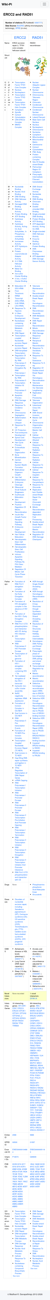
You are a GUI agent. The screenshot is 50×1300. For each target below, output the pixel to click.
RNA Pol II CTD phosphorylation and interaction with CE (21, 876)
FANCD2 (37, 1043)
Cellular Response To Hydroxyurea (37, 465)
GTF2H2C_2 (17, 1015)
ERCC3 (21, 1008)
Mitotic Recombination (38, 329)
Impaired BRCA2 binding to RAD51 (38, 745)
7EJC (42, 1169)
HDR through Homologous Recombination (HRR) (38, 595)
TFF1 (32, 1110)
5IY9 (18, 1166)
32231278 (37, 988)
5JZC (37, 1166)
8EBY (14, 1194)
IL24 (41, 1055)
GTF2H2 (23, 1013)
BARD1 (33, 1010)
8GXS (14, 1196)
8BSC (32, 1174)
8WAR (20, 1204)
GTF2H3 (15, 1018)
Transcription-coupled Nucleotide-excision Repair (21, 339)
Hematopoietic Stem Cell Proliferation (20, 549)
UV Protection (20, 430)
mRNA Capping (21, 780)
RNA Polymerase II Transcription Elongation (20, 851)
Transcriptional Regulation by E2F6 (38, 668)
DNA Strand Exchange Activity (37, 189)
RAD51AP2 (34, 1085)
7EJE (32, 1171)
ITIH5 (37, 1058)
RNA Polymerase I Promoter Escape (20, 796)
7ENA (14, 1176)
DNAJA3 (39, 1035)
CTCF (32, 1033)
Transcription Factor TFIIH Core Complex (20, 85)
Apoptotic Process (18, 396)
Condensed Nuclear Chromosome (37, 112)
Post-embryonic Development (21, 433)
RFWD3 (38, 1095)
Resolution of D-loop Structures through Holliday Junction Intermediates (37, 631)
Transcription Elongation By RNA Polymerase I (20, 369)
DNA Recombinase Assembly (37, 311)
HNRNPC (34, 1053)
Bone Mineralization (20, 456)
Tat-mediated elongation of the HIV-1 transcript (20, 680)
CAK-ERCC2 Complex (20, 120)
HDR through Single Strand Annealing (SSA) (37, 585)
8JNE (32, 1176)
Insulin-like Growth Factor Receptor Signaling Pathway (20, 519)
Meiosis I (36, 338)
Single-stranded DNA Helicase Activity (38, 234)
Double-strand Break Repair (38, 1237)
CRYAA (33, 1028)
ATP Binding (20, 216)
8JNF (37, 1176)
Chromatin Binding (36, 202)
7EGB (14, 1174)
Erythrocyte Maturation (19, 495)
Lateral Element (38, 117)
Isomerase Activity (19, 242)
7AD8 (25, 1171)
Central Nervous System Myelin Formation (21, 464)
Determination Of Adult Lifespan (20, 420)
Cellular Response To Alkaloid (37, 437)
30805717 (19, 958)
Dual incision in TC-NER (21, 754)
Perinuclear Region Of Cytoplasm (37, 169)
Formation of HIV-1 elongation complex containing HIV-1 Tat (21, 667)
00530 (14, 1142)
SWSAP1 (34, 1107)
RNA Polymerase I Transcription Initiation (20, 786)
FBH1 (38, 1045)
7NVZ (25, 1181)
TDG (40, 1107)
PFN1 (32, 1075)
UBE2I (32, 1115)
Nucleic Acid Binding (20, 192)
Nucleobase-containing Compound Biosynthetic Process (20, 1268)
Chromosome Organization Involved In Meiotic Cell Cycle (37, 427)
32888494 (36, 983)
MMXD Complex (18, 125)
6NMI (14, 1169)
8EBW (15, 1191)
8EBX (20, 1191)
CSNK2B (33, 1030)
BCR (32, 1013)
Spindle (18, 112)
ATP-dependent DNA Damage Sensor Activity (38, 258)
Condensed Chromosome (37, 106)
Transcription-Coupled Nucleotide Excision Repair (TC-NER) (21, 745)
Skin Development (20, 500)
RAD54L (41, 1090)
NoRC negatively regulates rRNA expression (21, 697)
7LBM (25, 1176)
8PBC (42, 1176)
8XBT (37, 1181)
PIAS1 (37, 1075)
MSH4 (40, 1065)
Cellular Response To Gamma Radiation (37, 456)
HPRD (17, 28)
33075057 (19, 976)
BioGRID (20, 25)
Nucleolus (36, 132)
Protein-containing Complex (36, 157)
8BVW (20, 1184)
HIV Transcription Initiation (20, 638)
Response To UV (20, 426)
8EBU (14, 1189)
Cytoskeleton (20, 117)
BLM (36, 1013)
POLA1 (38, 1077)
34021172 (41, 966)
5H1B (42, 1164)
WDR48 (33, 1125)
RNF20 (33, 1097)
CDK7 (14, 1008)
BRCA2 (33, 1015)
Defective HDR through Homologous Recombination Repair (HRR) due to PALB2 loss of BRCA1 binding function (38, 707)
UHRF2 (39, 1117)
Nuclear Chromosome (37, 91)
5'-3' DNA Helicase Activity (18, 263)
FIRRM (39, 1048)
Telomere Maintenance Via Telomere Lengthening (37, 386)
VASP (32, 1122)
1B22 (32, 1164)
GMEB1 (33, 1050)
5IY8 (14, 1166)
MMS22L (33, 1065)
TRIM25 (15, 1025)
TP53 (21, 1023)
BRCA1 (42, 1013)
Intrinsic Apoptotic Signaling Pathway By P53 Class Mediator (20, 560)
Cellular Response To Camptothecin (38, 479)
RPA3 (37, 1100)
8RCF (32, 1181)
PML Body (36, 152)
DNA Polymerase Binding (37, 251)
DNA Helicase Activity (20, 200)
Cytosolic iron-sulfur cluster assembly (20, 688)
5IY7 (23, 1164)
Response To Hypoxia (20, 309)
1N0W (37, 1164)
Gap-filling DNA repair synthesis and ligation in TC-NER (21, 762)
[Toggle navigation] (44, 4)
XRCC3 (33, 1130)
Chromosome (37, 129)
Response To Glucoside (37, 485)
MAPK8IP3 (34, 1060)
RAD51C (33, 1087)
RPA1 (38, 1097)
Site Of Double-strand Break (38, 163)
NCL (36, 1068)
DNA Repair (19, 333)
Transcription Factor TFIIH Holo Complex (20, 105)
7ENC (20, 1176)
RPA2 (32, 1100)
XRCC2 (38, 1127)
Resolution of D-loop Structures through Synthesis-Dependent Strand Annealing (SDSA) (37, 611)
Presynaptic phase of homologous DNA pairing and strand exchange (37, 657)
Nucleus (18, 89)
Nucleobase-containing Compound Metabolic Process (20, 325)
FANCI (32, 1045)
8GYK (37, 1174)
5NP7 (42, 1166)
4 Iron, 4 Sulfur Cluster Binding (21, 279)
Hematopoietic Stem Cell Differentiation (20, 542)
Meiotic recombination (38, 674)
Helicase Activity (18, 210)
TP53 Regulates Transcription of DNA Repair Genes (21, 773)
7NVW (20, 1179)
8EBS (20, 1186)
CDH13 (39, 1023)
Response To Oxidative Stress (20, 407)
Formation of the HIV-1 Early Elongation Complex (21, 617)
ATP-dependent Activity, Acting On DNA (38, 226)
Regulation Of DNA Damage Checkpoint (37, 537)
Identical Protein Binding (38, 245)
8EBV (20, 1189)
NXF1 (32, 1070)
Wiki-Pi (7, 4)
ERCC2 (20, 37)
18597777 (38, 22)
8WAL (14, 1199)
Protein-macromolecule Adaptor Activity (21, 255)
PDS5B (41, 1073)
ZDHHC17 (41, 1130)
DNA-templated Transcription (21, 351)
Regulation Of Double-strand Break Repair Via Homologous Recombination (38, 374)
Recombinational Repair (38, 1242)
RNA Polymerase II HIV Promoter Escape (20, 647)
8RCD (42, 1179)
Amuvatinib (37, 894)
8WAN (20, 1199)
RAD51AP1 (34, 1082)
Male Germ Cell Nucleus (38, 120)
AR (19, 1005)
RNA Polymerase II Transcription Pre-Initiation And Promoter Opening (20, 818)
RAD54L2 (34, 1092)
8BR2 (42, 1171)
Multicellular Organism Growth (19, 472)
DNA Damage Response (20, 401)
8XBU (42, 1181)
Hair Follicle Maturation (19, 535)
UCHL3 (39, 1115)
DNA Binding (20, 196)
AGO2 (32, 1008)
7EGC (20, 1174)
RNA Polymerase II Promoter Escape (20, 806)
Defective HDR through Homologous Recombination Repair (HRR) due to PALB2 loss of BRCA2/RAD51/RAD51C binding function (38, 729)
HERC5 (23, 1018)
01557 (32, 1142)
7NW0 (14, 1184)
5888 (32, 1134)
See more (16, 1276)
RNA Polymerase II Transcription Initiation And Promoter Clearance (20, 863)
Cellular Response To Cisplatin (37, 472)
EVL (31, 1043)
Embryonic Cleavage (19, 483)
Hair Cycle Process (19, 443)
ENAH (32, 1038)
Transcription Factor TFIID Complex (20, 97)
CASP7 (33, 1018)
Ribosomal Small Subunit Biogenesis (20, 489)
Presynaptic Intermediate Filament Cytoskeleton (37, 178)
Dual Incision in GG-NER (21, 714)
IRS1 (32, 1058)
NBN (32, 1068)
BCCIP (39, 1010)
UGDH (32, 1117)
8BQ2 (37, 1171)
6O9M (24, 1169)
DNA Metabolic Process (38, 316)
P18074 (15, 1156)
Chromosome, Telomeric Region (38, 97)
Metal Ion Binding (18, 269)
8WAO (15, 1201)
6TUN (20, 1171)
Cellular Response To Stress (20, 1258)
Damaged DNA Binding (21, 205)
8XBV (32, 1184)
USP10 (39, 1120)
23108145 (19, 968)
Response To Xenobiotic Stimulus (37, 350)
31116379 (36, 956)
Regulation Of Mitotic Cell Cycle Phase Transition (20, 573)
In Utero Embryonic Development (20, 315)
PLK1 (32, 1077)
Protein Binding (21, 214)
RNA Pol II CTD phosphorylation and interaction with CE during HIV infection (21, 628)
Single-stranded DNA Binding (38, 215)
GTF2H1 (15, 1013)
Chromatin (36, 102)
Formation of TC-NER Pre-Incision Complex (20, 734)
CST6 (40, 1030)
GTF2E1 (22, 1010)
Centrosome (37, 144)
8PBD (32, 1179)
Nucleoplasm (20, 92)
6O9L (19, 1169)
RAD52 (15, 1023)
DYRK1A (33, 998)
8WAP (20, 1201)
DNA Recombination (38, 324)
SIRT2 (37, 1102)
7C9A (37, 1169)
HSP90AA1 (34, 1055)
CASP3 (39, 1015)
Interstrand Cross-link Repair (36, 407)
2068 (14, 1134)
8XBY (37, 1186)
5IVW (14, 1164)
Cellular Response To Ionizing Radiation (37, 446)
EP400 (38, 1038)
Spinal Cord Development (20, 438)
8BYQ (14, 1186)
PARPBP (38, 1070)
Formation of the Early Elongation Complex (20, 595)
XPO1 (32, 1127)
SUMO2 (40, 1105)
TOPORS (38, 1110)
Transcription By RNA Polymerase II (20, 378)
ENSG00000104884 (19, 1150)
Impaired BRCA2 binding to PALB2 (38, 753)
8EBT (25, 1186)
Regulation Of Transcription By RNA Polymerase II (20, 359)
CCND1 (33, 1023)
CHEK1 (38, 1025)
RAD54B (33, 1090)
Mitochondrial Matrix (37, 140)
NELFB (41, 1068)
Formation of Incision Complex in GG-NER (20, 707)
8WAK (20, 1196)
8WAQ (15, 1204)
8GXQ (20, 1194)
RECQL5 (41, 1092)
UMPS (32, 1120)
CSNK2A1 (41, 1028)
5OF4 (23, 1166)
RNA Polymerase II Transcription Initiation (20, 841)
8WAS (14, 1206)
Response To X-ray (38, 364)
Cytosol (18, 114)
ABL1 (38, 1005)
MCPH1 (33, 1063)
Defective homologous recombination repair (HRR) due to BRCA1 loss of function (38, 689)
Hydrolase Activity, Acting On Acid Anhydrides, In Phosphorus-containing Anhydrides (21, 231)
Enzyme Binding (35, 240)
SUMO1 (33, 1105)
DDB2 (37, 1033)
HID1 (39, 1050)
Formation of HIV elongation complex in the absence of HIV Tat (21, 606)
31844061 (36, 973)
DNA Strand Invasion (37, 413)
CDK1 (23, 1005)
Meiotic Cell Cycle (37, 418)
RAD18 (33, 1080)
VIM (37, 1122)
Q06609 (33, 1156)
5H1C (32, 1166)
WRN (39, 1125)
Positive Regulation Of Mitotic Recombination (21, 508)
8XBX (32, 1186)
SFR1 (32, 1102)
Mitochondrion (38, 137)
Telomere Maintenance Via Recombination (38, 290)
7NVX (14, 1181)
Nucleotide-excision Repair (21, 346)
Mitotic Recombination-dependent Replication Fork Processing (38, 513)
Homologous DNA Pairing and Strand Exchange (37, 645)
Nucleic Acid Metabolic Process (20, 1251)
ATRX (42, 1008)
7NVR (14, 1179)
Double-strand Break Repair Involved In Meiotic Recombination (38, 527)
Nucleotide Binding (19, 187)
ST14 (43, 1102)
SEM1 (42, 1100)
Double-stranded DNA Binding (38, 209)
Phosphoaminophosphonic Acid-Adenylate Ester (38, 888)
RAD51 (37, 37)
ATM (37, 1008)
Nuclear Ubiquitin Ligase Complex (38, 85)
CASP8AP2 (34, 1020)
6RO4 (14, 1171)
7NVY (20, 1181)
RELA (32, 1095)
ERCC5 (15, 1010)
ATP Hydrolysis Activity (21, 247)
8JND (43, 1174)
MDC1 (39, 1063)
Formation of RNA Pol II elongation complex (20, 585)
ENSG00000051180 (37, 1150)
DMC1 (32, 1035)
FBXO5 (33, 1048)
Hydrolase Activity (19, 220)
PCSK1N (33, 1073)
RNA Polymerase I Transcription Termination (20, 831)
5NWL (32, 1169)
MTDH (15, 1020)
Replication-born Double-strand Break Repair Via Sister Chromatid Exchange (37, 497)
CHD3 (32, 1025)
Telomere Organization (37, 401)
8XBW (37, 1184)
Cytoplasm (19, 109)
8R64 (37, 1179)
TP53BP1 (39, 1112)
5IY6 (19, 1164)
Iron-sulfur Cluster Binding (21, 274)
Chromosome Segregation (20, 413)
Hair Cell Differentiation (20, 478)
